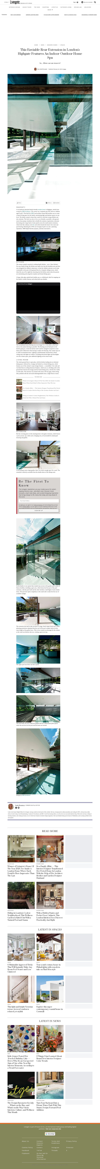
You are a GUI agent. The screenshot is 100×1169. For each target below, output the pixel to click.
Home (36, 45)
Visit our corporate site (53, 1129)
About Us (25, 1141)
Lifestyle (55, 7)
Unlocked (87, 7)
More (50, 9)
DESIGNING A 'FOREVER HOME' (89, 14)
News (42, 45)
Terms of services (38, 505)
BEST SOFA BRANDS (16, 14)
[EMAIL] (19, 808)
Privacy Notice (26, 506)
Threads (54, 1150)
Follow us (49, 202)
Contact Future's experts (40, 1143)
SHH (32, 213)
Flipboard (25, 1153)
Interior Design (14, 7)
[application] (38, 298)
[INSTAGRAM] (16, 808)
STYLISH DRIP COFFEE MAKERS (51, 14)
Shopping (45, 7)
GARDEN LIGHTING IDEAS (32, 14)
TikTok (39, 1150)
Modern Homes (52, 45)
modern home (41, 209)
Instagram (55, 1147)
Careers (40, 1147)
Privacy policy (71, 1141)
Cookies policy (27, 1147)
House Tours (27, 7)
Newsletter (57, 202)
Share (20, 202)
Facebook (25, 1150)
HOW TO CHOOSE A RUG (70, 14)
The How (37, 7)
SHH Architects (26, 211)
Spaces (62, 45)
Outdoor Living (66, 7)
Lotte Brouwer (43, 69)
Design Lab (78, 7)
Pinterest (69, 1147)
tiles (33, 225)
